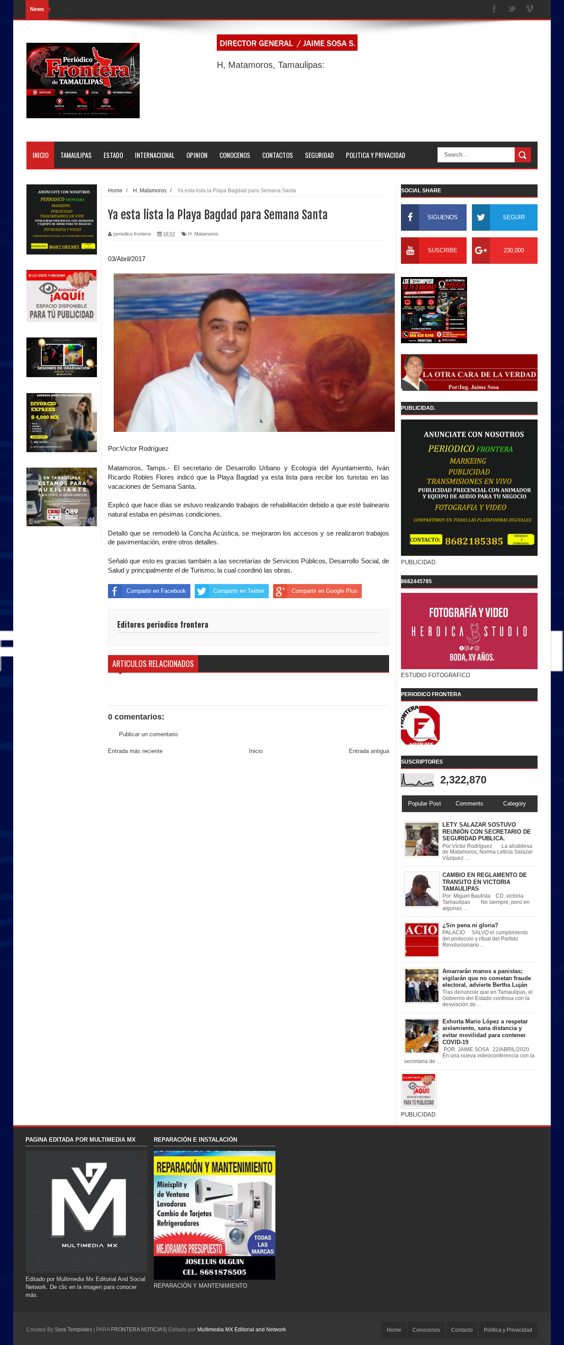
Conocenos (426, 1330)
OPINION (197, 155)
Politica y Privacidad (508, 1330)
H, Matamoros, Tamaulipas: (271, 65)
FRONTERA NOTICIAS (138, 1329)
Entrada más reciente (135, 751)
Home (394, 1330)
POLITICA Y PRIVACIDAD (375, 155)
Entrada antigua (369, 751)
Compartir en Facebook (156, 591)
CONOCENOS (234, 155)
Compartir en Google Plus (324, 591)
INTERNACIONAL (154, 155)
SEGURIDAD (319, 155)
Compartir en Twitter (238, 591)
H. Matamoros (203, 233)
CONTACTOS (277, 155)
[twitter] (512, 9)
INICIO (40, 155)
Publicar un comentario (148, 734)
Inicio (256, 751)
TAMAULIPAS (76, 155)
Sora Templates (73, 1329)
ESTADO (113, 155)
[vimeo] (529, 9)
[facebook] (494, 9)
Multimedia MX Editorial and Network (241, 1329)
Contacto (462, 1330)
